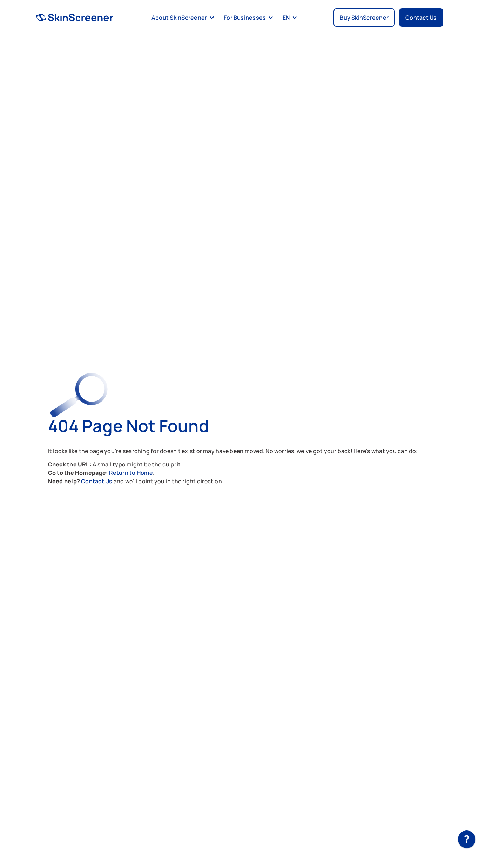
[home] (74, 17)
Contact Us (97, 481)
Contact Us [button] (421, 17)
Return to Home (131, 473)
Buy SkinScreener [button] (364, 17)
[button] (182, 17)
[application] (466, 841)
